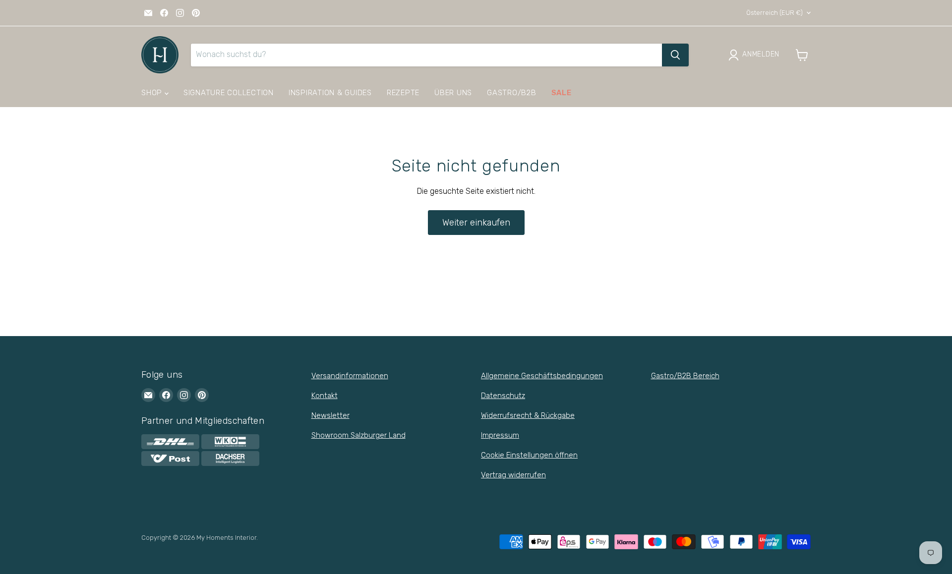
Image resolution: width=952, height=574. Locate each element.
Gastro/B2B (511, 92)
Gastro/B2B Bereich (685, 375)
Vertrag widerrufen (513, 474)
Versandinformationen (349, 375)
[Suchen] (675, 55)
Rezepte (403, 92)
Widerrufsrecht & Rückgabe (528, 415)
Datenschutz (503, 395)
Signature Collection (228, 92)
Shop (153, 92)
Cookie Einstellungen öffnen (529, 455)
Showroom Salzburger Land (358, 435)
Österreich (774, 12)
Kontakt (324, 395)
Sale (561, 92)
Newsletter (330, 415)
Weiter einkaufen (476, 222)
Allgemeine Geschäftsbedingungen (542, 375)
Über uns (453, 92)
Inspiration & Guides (330, 92)
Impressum (500, 435)
